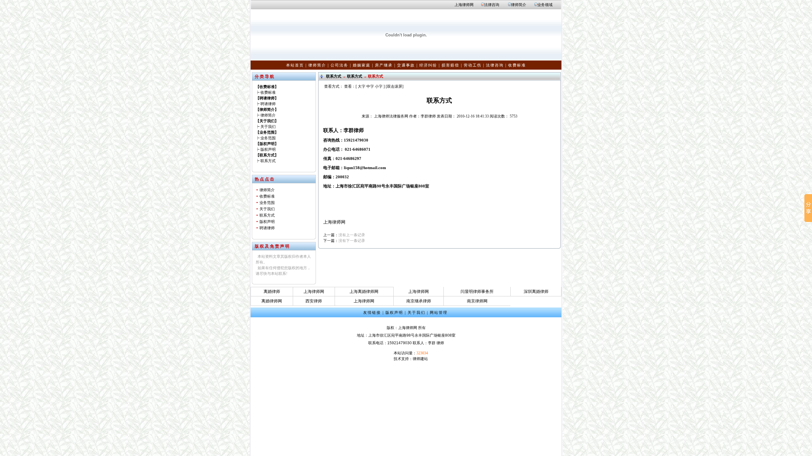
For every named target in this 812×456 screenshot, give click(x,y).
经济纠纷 (428, 65)
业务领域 (545, 5)
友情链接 (372, 312)
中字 (370, 86)
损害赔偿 (450, 65)
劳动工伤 (472, 65)
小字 (379, 86)
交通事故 (406, 65)
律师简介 (518, 5)
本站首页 (295, 65)
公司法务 (339, 65)
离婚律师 (272, 291)
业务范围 (268, 138)
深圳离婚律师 (536, 291)
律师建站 (420, 359)
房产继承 (384, 65)
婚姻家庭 (361, 65)
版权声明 (268, 149)
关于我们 (268, 126)
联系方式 (268, 161)
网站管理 (439, 312)
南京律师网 (477, 301)
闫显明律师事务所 (477, 291)
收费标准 (517, 65)
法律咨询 (491, 5)
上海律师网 (464, 5)
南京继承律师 (418, 301)
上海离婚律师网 (364, 291)
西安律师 (313, 301)
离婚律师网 (271, 301)
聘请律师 (268, 104)
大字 (361, 86)
